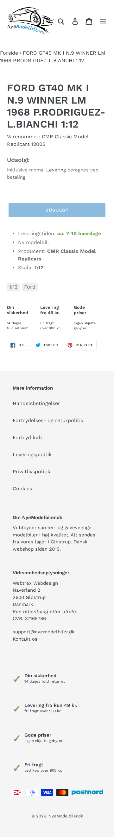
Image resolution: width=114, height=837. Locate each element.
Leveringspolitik (32, 454)
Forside (9, 53)
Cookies (22, 489)
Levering (56, 170)
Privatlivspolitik (31, 472)
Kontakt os (25, 639)
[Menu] (103, 21)
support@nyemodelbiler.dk (44, 632)
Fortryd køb (27, 437)
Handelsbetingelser (36, 403)
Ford (29, 287)
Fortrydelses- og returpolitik (48, 420)
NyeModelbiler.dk (65, 816)
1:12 (13, 287)
